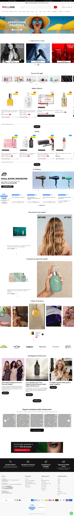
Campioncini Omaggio (12, 0)
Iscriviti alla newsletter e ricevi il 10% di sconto (37, 3)
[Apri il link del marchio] (7, 347)
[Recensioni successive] (73, 198)
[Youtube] (20, 500)
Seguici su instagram (37, 430)
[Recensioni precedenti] (10, 198)
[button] (38, 7)
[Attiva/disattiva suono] (43, 327)
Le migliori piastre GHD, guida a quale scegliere (60, 383)
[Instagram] (17, 500)
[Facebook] (15, 500)
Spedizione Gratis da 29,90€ (30, 0)
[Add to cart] (43, 334)
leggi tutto (29, 199)
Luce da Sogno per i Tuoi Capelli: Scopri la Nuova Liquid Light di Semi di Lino (36, 384)
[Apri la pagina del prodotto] (7, 79)
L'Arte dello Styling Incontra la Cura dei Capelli (12, 383)
